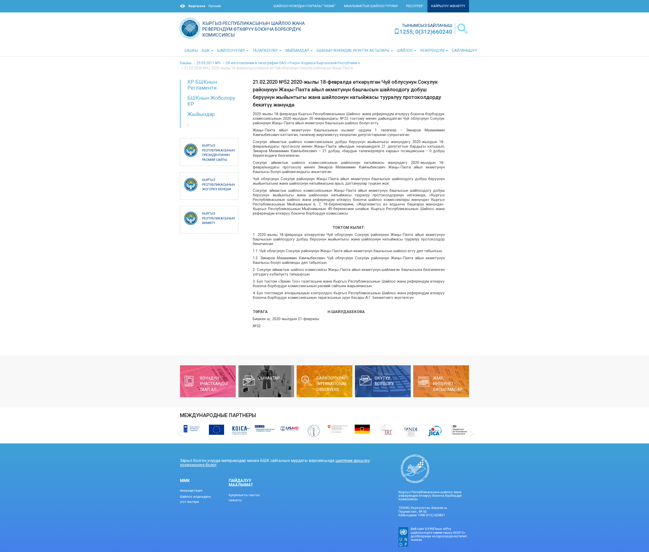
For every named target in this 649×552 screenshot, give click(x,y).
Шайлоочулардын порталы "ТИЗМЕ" (305, 6)
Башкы (185, 63)
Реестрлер (414, 6)
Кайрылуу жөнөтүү (448, 6)
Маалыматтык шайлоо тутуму (371, 6)
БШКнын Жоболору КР (211, 101)
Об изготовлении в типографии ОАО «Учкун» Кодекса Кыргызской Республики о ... (294, 63)
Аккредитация (191, 490)
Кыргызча (196, 6)
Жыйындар (201, 114)
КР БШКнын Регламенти (202, 85)
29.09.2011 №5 (208, 63)
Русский (215, 6)
